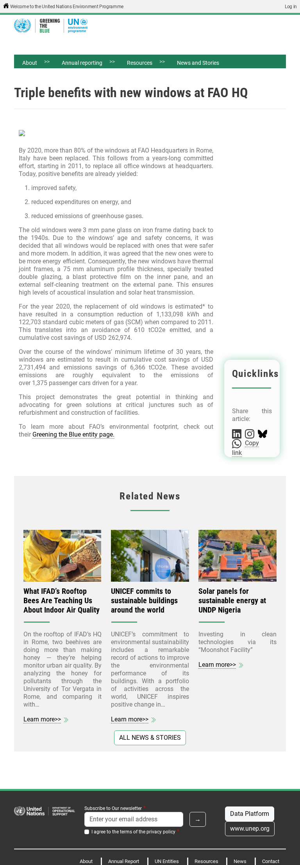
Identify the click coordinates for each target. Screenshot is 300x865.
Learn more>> (42, 719)
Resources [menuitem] (135, 64)
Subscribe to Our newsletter (113, 808)
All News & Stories (150, 737)
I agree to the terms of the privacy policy (133, 832)
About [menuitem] (25, 64)
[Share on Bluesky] (262, 433)
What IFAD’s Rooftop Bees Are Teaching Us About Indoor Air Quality (61, 600)
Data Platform (249, 813)
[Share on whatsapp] (237, 443)
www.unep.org (250, 828)
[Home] (54, 26)
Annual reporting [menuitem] (78, 64)
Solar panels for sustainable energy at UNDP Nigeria (232, 600)
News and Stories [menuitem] (198, 63)
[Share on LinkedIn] (237, 433)
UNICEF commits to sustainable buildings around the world (144, 600)
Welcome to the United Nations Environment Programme (66, 6)
